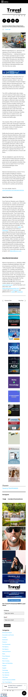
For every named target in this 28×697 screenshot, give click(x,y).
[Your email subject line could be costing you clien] (14, 562)
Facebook (5, 230)
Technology (5, 670)
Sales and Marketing (7, 663)
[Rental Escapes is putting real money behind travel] (14, 514)
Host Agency (5, 646)
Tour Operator (5, 672)
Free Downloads (6, 644)
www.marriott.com (7, 285)
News (3, 653)
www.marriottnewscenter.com (10, 288)
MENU (6, 2)
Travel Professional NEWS (8, 679)
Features (4, 642)
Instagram (20, 292)
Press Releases (6, 656)
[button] (2, 2)
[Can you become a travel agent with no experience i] (14, 538)
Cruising (4, 637)
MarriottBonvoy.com (15, 251)
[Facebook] (2, 690)
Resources (5, 658)
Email (5, 617)
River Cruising (5, 660)
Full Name (6, 610)
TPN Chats (5, 677)
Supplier (4, 665)
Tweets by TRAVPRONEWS (10, 488)
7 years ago (7, 29)
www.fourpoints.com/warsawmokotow (13, 190)
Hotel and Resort (6, 651)
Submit (7, 625)
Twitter (13, 292)
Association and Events (8, 635)
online (19, 227)
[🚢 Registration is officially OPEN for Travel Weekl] (14, 586)
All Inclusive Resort (7, 632)
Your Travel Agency (7, 682)
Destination (5, 639)
